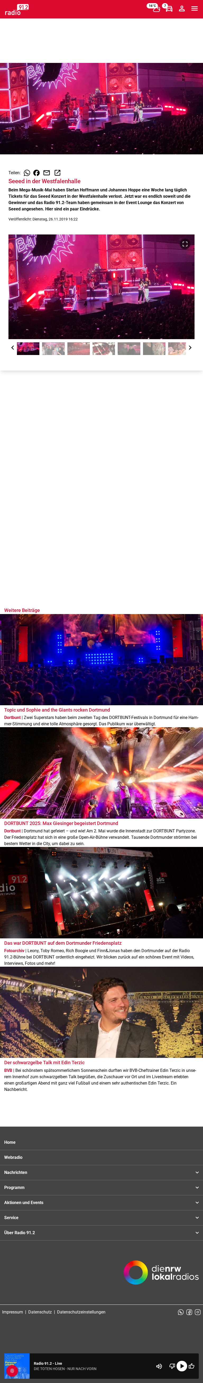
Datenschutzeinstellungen (81, 1312)
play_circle (182, 1366)
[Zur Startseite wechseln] (17, 9)
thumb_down (172, 1366)
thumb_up (191, 1366)
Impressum (12, 1312)
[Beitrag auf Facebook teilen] (36, 173)
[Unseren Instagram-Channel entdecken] (198, 1312)
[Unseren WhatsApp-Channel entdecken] (181, 1312)
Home (10, 1142)
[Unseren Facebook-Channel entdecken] (189, 1312)
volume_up (159, 1366)
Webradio (13, 1157)
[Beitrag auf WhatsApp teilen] (27, 173)
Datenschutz (40, 1312)
